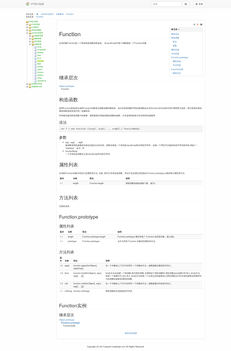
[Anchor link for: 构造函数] (80, 99)
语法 (175, 41)
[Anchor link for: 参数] (68, 137)
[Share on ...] (194, 24)
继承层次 (175, 33)
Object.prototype (66, 86)
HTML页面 (36, 24)
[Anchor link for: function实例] (89, 305)
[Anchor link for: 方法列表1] (76, 252)
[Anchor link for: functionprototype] (100, 216)
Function (70, 14)
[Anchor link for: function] (83, 33)
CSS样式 (35, 27)
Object (39, 69)
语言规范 (37, 41)
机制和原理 (38, 36)
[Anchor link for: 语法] (68, 122)
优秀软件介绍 (37, 87)
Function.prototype (179, 57)
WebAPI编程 (36, 30)
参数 (175, 45)
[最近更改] (197, 24)
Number (40, 67)
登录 (200, 3)
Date (39, 55)
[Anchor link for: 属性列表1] (76, 226)
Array (39, 47)
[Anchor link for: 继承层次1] (76, 315)
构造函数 (175, 37)
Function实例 (177, 69)
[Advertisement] (106, 56)
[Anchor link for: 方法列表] (80, 197)
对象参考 (60, 14)
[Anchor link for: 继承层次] (80, 77)
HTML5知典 (33, 21)
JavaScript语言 (47, 14)
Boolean (40, 52)
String (39, 78)
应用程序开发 (37, 84)
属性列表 (175, 49)
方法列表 (175, 53)
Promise (40, 72)
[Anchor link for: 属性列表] (80, 164)
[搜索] (185, 4)
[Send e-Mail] (201, 24)
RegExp (40, 75)
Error (39, 58)
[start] (37, 14)
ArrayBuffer (41, 50)
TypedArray (41, 81)
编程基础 (37, 38)
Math (39, 64)
